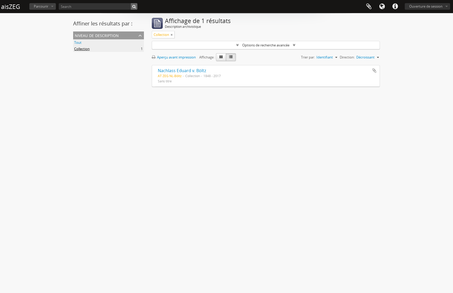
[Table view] (231, 57)
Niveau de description (97, 35)
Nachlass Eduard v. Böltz (182, 70)
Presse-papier (368, 6)
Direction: (347, 57)
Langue (382, 6)
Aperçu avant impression (176, 57)
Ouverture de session (426, 6)
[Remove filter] (172, 34)
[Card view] (221, 57)
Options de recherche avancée (265, 45)
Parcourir (41, 6)
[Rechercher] (134, 6)
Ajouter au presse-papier (374, 70)
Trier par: (308, 57)
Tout (78, 42)
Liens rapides (395, 6)
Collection (82, 48)
